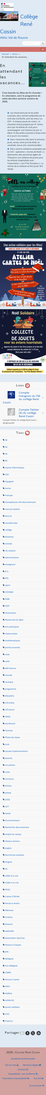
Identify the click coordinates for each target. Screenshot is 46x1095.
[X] (32, 1033)
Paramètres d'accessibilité (14, 1078)
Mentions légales (31, 1065)
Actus (15, 54)
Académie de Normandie (23, 1059)
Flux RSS (38, 1078)
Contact (22, 1069)
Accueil (5, 54)
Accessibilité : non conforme (22, 1074)
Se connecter (35, 1086)
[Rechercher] (42, 43)
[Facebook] (27, 1033)
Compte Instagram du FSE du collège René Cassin (21, 397)
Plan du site (11, 1065)
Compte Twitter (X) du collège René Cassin (29, 413)
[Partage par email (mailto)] (22, 1033)
